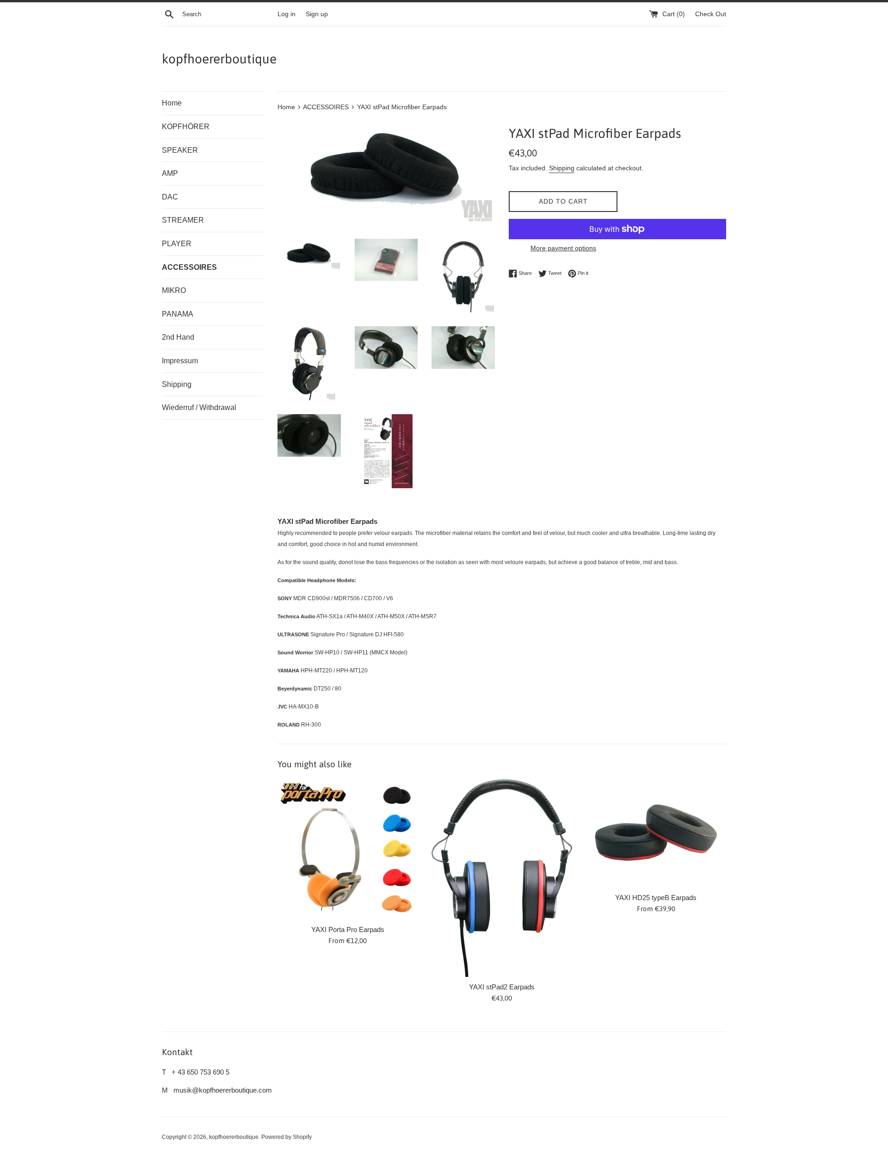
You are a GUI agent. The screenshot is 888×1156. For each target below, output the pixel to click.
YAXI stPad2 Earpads (502, 987)
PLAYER (176, 244)
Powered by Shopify (286, 1137)
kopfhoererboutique (219, 58)
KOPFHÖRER (186, 127)
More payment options (563, 248)
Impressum (180, 361)
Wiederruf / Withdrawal (199, 407)
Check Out (710, 14)
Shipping (176, 384)
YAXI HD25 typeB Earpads (656, 897)
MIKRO (174, 290)
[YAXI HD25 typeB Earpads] (656, 833)
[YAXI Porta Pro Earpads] (348, 849)
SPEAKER (180, 150)
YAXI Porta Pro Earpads (347, 929)
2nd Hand (178, 337)
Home (172, 103)
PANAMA (177, 314)
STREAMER (183, 220)
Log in (287, 14)
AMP (170, 173)
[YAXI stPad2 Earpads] (502, 878)
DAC (170, 197)
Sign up (317, 14)
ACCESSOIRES (189, 267)
